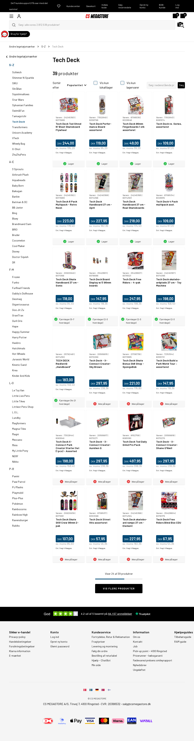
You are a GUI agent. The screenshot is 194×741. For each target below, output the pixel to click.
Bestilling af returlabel (104, 655)
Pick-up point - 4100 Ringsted (150, 651)
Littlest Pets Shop (23, 406)
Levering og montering (104, 646)
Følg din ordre (99, 651)
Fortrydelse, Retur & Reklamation (111, 636)
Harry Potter (19, 337)
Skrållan (17, 88)
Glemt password (59, 646)
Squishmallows (20, 94)
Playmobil (17, 492)
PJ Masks (17, 487)
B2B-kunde (162, 6)
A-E (11, 161)
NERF (15, 456)
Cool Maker (18, 246)
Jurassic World (20, 359)
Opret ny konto (144, 6)
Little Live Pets (21, 395)
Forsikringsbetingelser (22, 646)
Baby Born (18, 185)
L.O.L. (15, 412)
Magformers (19, 423)
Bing (14, 213)
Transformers (19, 127)
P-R (11, 469)
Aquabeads (18, 180)
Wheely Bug (18, 143)
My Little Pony (20, 450)
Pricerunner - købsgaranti (148, 655)
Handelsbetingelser (20, 641)
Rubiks (16, 525)
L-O (11, 383)
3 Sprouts (17, 169)
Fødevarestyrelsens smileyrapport (152, 660)
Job (135, 646)
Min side (96, 665)
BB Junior (17, 207)
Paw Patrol (18, 481)
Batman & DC (19, 202)
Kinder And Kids (21, 375)
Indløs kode (105, 6)
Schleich (17, 72)
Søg (181, 85)
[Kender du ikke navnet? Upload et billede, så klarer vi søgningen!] (181, 25)
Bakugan (17, 191)
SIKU (15, 83)
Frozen (16, 277)
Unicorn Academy (22, 132)
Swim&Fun (18, 110)
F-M (11, 269)
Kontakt (137, 641)
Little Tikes (18, 401)
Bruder (16, 235)
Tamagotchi (19, 116)
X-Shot (16, 149)
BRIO (14, 229)
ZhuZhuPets (19, 154)
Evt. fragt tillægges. (64, 152)
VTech (15, 138)
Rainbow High (20, 514)
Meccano (17, 439)
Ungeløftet (139, 669)
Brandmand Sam (21, 224)
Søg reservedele (124, 6)
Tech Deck (18, 121)
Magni (15, 434)
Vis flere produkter (119, 588)
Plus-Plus (17, 498)
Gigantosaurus (20, 304)
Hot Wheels (18, 353)
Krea (14, 370)
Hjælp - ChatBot (101, 660)
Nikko (15, 461)
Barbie (16, 196)
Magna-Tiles (19, 428)
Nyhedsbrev (139, 665)
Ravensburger (20, 520)
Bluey (15, 218)
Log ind (177, 6)
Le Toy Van (18, 390)
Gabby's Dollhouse (22, 293)
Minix (15, 445)
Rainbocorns (19, 509)
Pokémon (17, 503)
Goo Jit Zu (18, 309)
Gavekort (90, 6)
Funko (15, 282)
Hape (15, 326)
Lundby (16, 417)
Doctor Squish (20, 256)
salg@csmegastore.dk (137, 704)
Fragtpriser (98, 641)
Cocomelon (18, 240)
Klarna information (19, 651)
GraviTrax (17, 315)
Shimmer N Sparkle (23, 77)
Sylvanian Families (22, 105)
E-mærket (15, 655)
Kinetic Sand (19, 364)
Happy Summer (21, 331)
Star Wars (18, 99)
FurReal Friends (21, 288)
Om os (136, 636)
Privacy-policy (17, 636)
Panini (15, 476)
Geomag (17, 298)
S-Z (11, 65)
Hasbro (16, 342)
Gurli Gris (17, 320)
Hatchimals (18, 348)
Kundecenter (73, 6)
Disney (15, 251)
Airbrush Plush (20, 174)
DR (13, 262)
